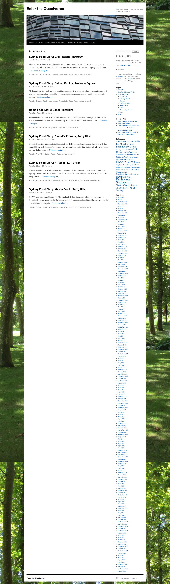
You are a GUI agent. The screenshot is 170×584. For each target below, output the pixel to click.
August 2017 (122, 356)
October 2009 (122, 519)
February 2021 (122, 262)
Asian (126, 141)
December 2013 (122, 455)
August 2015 (122, 410)
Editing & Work (122, 157)
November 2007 (123, 546)
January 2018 (122, 345)
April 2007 (121, 560)
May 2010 (121, 513)
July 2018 (121, 331)
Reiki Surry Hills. (125, 65)
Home (31, 42)
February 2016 (122, 396)
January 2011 (122, 506)
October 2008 (122, 528)
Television (129, 183)
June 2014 (121, 441)
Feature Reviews (125, 103)
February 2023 (122, 231)
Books (133, 146)
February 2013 (122, 472)
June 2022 (121, 240)
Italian (66, 74)
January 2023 (122, 233)
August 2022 (122, 237)
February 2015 (122, 423)
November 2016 (123, 376)
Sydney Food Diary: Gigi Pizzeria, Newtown (56, 56)
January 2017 (122, 372)
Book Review (122, 146)
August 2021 (122, 255)
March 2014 (121, 448)
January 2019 (122, 318)
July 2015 (121, 412)
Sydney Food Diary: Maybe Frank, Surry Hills (57, 189)
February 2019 (122, 316)
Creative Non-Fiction (124, 154)
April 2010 (121, 515)
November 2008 (123, 526)
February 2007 (122, 564)
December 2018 (122, 320)
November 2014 (123, 430)
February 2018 (122, 343)
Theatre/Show (122, 187)
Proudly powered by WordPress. (128, 578)
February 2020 (122, 289)
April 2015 (121, 419)
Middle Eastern (134, 170)
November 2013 (123, 457)
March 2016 (121, 394)
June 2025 (121, 208)
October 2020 (122, 271)
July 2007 (121, 555)
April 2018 (121, 338)
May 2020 (121, 282)
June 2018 (121, 334)
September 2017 (123, 354)
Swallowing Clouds (126, 110)
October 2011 (122, 493)
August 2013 (122, 463)
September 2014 (123, 434)
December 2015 (122, 401)
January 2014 (122, 452)
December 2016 (122, 374)
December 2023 (122, 219)
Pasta (71, 101)
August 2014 (122, 437)
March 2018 (121, 340)
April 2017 (121, 365)
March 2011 (121, 504)
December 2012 (122, 477)
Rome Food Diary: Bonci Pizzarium (51, 110)
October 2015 (122, 405)
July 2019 (121, 305)
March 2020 (121, 287)
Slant (121, 108)
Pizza (71, 74)
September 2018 (123, 327)
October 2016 (122, 378)
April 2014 (121, 446)
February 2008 (122, 542)
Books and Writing (75, 42)
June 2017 (121, 361)
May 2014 (121, 443)
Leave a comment (85, 74)
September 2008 (123, 531)
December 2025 (122, 204)
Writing (119, 190)
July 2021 (121, 258)
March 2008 (121, 540)
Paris (123, 176)
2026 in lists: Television (125, 130)
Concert (126, 152)
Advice (119, 141)
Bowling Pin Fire (125, 99)
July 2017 (121, 358)
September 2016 (123, 381)
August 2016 (122, 383)
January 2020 (122, 291)
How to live (131, 167)
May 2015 (121, 416)
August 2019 (122, 302)
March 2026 (121, 199)
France (138, 162)
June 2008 (121, 537)
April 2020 (121, 284)
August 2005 (122, 571)
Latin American (122, 169)
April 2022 (121, 244)
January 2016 (122, 399)
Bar (117, 144)
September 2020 (123, 273)
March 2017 (121, 367)
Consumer (133, 152)
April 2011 (121, 502)
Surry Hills (87, 180)
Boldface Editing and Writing (55, 42)
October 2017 (122, 352)
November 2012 (123, 479)
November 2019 (123, 296)
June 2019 (121, 307)
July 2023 (121, 222)
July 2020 (121, 278)
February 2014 (122, 450)
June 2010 (121, 510)
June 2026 (121, 197)
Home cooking (121, 167)
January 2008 (122, 544)
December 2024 (122, 213)
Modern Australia (121, 172)
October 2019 (122, 298)
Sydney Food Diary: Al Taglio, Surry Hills (54, 163)
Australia (135, 141)
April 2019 (121, 311)
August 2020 (122, 275)
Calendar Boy (124, 101)
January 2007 (122, 566)
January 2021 (122, 264)
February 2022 (122, 246)
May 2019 (121, 309)
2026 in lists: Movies (124, 123)
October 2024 (122, 215)
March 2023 (121, 228)
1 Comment (96, 180)
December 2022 (122, 235)
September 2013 (123, 461)
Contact (93, 42)
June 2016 (121, 387)
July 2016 (121, 385)
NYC (118, 176)
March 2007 (121, 562)
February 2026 (122, 202)
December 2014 (122, 428)
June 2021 (121, 260)
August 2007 (122, 553)
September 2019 (123, 300)
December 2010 (122, 508)
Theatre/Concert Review (126, 185)
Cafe (135, 149)
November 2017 (123, 349)
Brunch (129, 149)
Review (55, 180)
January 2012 (122, 488)
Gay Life (119, 165)
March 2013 (121, 470)
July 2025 (121, 206)
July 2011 (121, 499)
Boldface (120, 76)
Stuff (128, 179)
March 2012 (121, 486)
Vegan (76, 74)
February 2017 (122, 369)
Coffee (119, 151)
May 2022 (121, 242)
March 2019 (121, 314)
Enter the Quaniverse (45, 8)
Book (131, 144)
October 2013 (122, 459)
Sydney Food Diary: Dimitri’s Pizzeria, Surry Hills (60, 136)
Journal (137, 167)
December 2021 (122, 251)
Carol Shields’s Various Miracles (128, 121)
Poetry (129, 177)
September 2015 (123, 408)
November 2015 (123, 403)
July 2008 (121, 535)
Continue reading (39, 70)
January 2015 (122, 425)
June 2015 (121, 414)
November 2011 (123, 490)
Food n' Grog (47, 74)
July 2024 (121, 217)
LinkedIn (129, 78)
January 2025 (122, 211)
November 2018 (123, 322)
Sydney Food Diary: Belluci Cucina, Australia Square (62, 83)
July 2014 (121, 439)
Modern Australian (125, 174)
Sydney (55, 74)
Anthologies (123, 96)
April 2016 (121, 392)
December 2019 (122, 293)
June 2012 (121, 484)
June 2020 (121, 280)
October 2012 (122, 481)
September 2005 (123, 569)
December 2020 (122, 267)
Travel (55, 127)
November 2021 (123, 253)
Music (86, 42)
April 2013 (121, 468)
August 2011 (122, 497)
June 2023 (121, 224)
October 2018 (122, 325)
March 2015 (121, 421)
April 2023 (121, 226)
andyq (49, 60)
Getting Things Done (129, 165)
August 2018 (122, 329)
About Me (39, 42)
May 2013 (121, 466)
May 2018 (121, 336)
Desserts (136, 154)
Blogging (124, 144)
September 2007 (123, 551)
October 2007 (122, 549)
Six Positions (124, 105)
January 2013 (122, 475)
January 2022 (122, 249)
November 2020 (123, 269)
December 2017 (122, 347)
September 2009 (123, 522)
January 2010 (122, 517)
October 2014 (122, 432)
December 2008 (122, 524)
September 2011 (123, 495)
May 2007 (121, 558)
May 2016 (121, 390)
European (39, 74)
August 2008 (122, 533)
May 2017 (121, 363)
